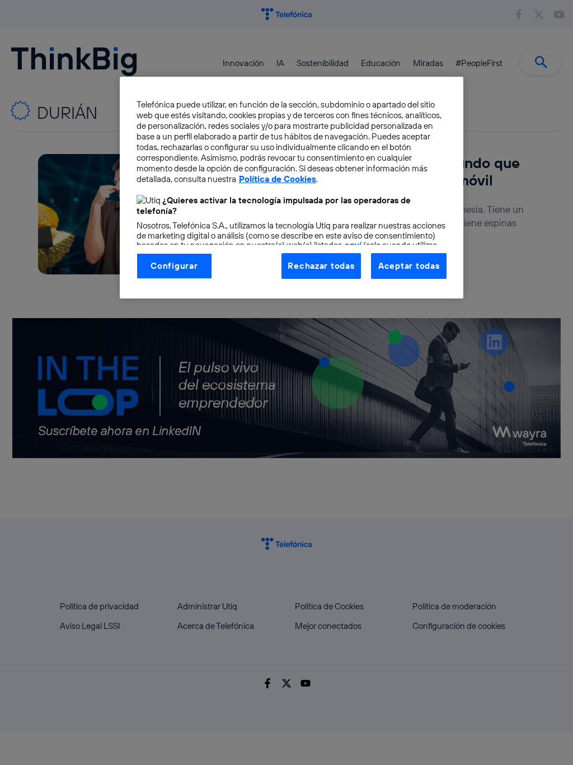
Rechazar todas (321, 265)
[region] (291, 187)
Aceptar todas (409, 265)
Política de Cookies (277, 179)
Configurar (174, 265)
